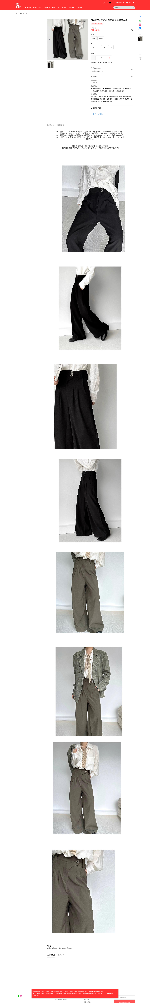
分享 (94, 114)
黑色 (93, 38)
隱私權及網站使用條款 (61, 999)
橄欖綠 (101, 38)
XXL (111, 47)
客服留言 (86, 999)
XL (105, 47)
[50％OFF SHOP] (18, 5)
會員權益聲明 (87, 1002)
